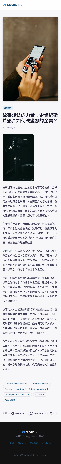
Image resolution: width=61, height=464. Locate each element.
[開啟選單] (55, 5)
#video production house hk (17, 394)
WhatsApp (38, 413)
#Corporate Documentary (16, 384)
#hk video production (14, 389)
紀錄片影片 (9, 250)
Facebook (19, 413)
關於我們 (34, 443)
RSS (12, 443)
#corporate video (40, 384)
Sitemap (22, 443)
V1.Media (46, 443)
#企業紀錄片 (10, 400)
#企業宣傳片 (40, 394)
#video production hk (38, 389)
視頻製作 (7, 108)
